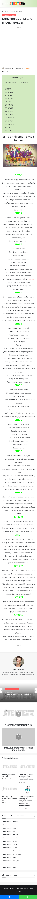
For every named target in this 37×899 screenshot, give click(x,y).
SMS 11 (9, 121)
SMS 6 (9, 105)
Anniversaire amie (9, 867)
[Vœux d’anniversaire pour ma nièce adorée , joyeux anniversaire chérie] (27, 767)
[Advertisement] (18, 46)
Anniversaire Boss (9, 864)
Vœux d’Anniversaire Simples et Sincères (18, 695)
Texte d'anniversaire (15, 11)
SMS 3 (9, 95)
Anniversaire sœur (10, 828)
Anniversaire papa (10, 825)
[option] (18, 691)
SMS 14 (10, 130)
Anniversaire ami (9, 857)
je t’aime (30, 279)
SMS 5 (9, 102)
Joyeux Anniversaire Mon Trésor (9, 775)
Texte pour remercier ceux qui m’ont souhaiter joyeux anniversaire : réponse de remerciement (27, 801)
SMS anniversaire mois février (16, 83)
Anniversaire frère (9, 831)
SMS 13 (9, 127)
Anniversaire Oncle (10, 844)
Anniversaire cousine (10, 841)
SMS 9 (9, 115)
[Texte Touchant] (17, 3)
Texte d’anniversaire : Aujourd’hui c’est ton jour (9, 798)
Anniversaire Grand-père (12, 854)
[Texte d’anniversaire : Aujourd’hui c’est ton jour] (10, 789)
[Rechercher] (35, 4)
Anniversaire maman (10, 821)
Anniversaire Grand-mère (12, 851)
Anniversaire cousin (10, 838)
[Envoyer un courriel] (12, 68)
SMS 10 (10, 118)
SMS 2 (9, 92)
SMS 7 (9, 108)
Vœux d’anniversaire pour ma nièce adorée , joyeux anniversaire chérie (26, 777)
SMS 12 (9, 124)
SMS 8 (9, 111)
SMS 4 (9, 98)
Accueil (5, 11)
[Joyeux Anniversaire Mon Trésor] (10, 767)
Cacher (23, 78)
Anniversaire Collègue (11, 860)
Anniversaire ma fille (10, 834)
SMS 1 (8, 89)
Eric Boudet (8, 68)
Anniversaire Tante (10, 847)
